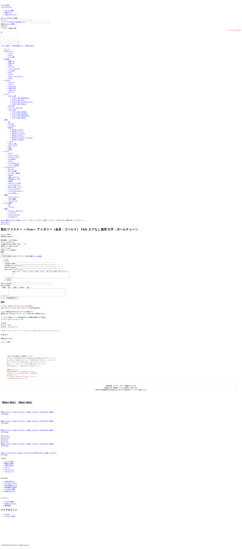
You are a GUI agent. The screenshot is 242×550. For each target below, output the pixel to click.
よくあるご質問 (10, 489)
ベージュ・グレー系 (15, 108)
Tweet (6, 260)
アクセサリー (12, 217)
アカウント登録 (12, 18)
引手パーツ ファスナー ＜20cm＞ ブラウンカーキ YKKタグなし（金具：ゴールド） (29, 453)
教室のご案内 (9, 463)
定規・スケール (13, 177)
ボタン (10, 161)
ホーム (3, 220)
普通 (15, 287)
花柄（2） (11, 63)
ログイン (4, 18)
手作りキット (9, 51)
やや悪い (22, 287)
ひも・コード (12, 145)
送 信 (8, 280)
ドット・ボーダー (14, 69)
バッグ (10, 53)
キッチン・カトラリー (15, 211)
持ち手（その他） (18, 139)
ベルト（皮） (12, 143)
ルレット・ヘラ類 (14, 183)
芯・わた (11, 124)
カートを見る (5, 5)
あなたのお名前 (10, 267)
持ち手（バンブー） (19, 133)
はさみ (10, 175)
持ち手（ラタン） (18, 135)
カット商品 (8, 203)
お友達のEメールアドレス (13, 265)
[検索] (19, 42)
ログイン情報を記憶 (9, 28)
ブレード (8, 80)
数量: (2, 252)
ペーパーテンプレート (15, 191)
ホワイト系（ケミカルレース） (22, 102)
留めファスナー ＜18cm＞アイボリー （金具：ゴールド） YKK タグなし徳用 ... (27, 430)
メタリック (12, 90)
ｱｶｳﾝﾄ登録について (11, 485)
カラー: (3, 242)
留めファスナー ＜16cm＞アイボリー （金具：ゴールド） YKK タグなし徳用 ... (27, 421)
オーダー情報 (9, 10)
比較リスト (8, 12)
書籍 (6, 195)
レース (10, 74)
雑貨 (6, 209)
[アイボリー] (5, 222)
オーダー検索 (9, 501)
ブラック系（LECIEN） (20, 114)
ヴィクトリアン (13, 155)
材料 (6, 120)
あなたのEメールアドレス (13, 269)
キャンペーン (9, 469)
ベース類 (11, 70)
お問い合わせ (29, 45)
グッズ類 (11, 57)
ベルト (10, 141)
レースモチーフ (13, 163)
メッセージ (8, 277)
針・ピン (11, 169)
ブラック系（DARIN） (20, 112)
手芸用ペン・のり (14, 179)
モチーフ (11, 92)
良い (9, 287)
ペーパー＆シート (14, 185)
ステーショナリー (14, 215)
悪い (28, 287)
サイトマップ (9, 471)
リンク (7, 467)
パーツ (7, 151)
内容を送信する (10, 298)
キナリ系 (11, 106)
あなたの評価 (5, 285)
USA (9, 72)
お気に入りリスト (11, 14)
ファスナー (12, 126)
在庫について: (5, 250)
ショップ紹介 (5, 45)
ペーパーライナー (14, 189)
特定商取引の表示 (11, 487)
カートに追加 (7, 256)
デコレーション (13, 157)
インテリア (12, 213)
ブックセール (12, 201)
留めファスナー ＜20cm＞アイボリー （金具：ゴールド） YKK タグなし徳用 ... (27, 444)
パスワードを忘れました (16, 22)
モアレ (10, 78)
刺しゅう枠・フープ (15, 187)
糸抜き (10, 181)
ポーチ (10, 55)
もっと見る (13, 193)
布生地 (7, 59)
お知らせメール (10, 491)
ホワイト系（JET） (18, 100)
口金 (9, 147)
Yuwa (10, 65)
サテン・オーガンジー (15, 76)
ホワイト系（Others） (19, 104)
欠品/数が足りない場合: (9, 244)
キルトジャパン (13, 197)
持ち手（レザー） (18, 130)
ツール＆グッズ (10, 167)
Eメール (3, 20)
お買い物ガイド (17, 45)
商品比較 (8, 505)
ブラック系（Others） (19, 118)
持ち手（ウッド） (18, 131)
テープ (10, 84)
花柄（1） (11, 61)
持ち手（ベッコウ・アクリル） (22, 137)
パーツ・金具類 (13, 165)
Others (10, 149)
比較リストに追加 (35, 256)
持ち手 (10, 128)
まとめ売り (12, 159)
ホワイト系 (12, 96)
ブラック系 (12, 110)
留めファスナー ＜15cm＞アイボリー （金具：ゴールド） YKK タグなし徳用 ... (27, 412)
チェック (11, 67)
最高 (4, 287)
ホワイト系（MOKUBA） (21, 98)
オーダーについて (11, 483)
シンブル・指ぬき (14, 173)
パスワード (4, 22)
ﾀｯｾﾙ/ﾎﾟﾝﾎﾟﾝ (12, 88)
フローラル (12, 86)
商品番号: (4, 236)
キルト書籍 (12, 199)
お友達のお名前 (10, 263)
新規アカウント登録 (7, 24)
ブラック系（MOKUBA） (21, 116)
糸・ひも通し (12, 171)
